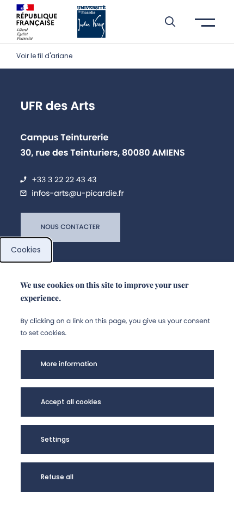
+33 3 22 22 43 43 (64, 179)
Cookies (26, 249)
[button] (164, 21)
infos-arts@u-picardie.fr (78, 193)
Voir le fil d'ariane (44, 55)
